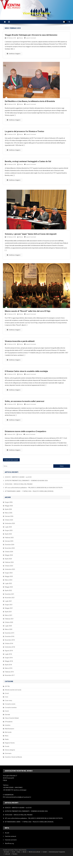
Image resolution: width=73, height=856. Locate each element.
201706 (7, 686)
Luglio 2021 (8, 601)
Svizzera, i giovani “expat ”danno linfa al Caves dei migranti (30, 234)
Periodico (14, 854)
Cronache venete (10, 704)
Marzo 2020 (8, 629)
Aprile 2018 (8, 664)
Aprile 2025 (8, 534)
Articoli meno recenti (12, 460)
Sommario (8, 753)
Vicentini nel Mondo (36, 13)
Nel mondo (8, 732)
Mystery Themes (31, 850)
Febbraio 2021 (9, 619)
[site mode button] (65, 22)
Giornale (7, 714)
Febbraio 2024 (9, 562)
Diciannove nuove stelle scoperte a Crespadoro (25, 431)
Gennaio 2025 (9, 541)
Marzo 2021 (8, 615)
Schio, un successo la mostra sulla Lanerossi (24, 401)
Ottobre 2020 (9, 622)
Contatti (45, 852)
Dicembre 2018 (9, 636)
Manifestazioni (9, 728)
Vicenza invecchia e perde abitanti (20, 341)
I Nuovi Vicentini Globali (12, 718)
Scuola (7, 746)
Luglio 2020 (8, 626)
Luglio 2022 (8, 583)
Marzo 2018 (8, 668)
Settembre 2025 (10, 523)
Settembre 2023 (10, 569)
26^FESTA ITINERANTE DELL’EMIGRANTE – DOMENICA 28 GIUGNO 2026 (26, 480)
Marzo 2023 (8, 580)
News (6, 735)
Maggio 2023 (9, 576)
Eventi (7, 711)
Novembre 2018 (10, 640)
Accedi (7, 833)
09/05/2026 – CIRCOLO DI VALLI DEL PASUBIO (19, 484)
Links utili (7, 854)
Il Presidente (8, 721)
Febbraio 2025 (9, 537)
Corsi (6, 697)
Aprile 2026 (8, 509)
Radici (7, 739)
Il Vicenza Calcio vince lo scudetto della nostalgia (26, 371)
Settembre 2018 (10, 647)
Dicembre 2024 (9, 544)
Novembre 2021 (10, 597)
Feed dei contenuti (10, 836)
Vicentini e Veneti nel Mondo (13, 757)
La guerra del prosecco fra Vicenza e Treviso (24, 131)
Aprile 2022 (8, 590)
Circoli (7, 693)
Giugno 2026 (9, 502)
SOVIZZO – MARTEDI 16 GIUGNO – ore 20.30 (18, 477)
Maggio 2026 (9, 506)
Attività (24, 852)
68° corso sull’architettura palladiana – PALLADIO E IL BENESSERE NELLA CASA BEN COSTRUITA (34, 487)
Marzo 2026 (8, 513)
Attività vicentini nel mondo (13, 690)
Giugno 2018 (9, 657)
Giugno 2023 (9, 573)
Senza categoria (10, 750)
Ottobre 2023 (9, 566)
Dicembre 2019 (9, 633)
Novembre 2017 (10, 675)
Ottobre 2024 (9, 551)
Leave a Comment (31, 38)
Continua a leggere (14, 53)
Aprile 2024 (8, 559)
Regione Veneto (10, 743)
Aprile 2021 (8, 611)
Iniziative (7, 725)
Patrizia (21, 38)
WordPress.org (9, 843)
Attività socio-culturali (34, 852)
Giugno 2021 (9, 604)
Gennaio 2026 (9, 516)
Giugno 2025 (9, 530)
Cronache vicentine (11, 707)
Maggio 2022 (9, 587)
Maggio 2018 (9, 661)
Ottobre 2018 (9, 643)
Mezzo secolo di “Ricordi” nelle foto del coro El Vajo (27, 311)
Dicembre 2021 (9, 594)
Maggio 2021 (9, 608)
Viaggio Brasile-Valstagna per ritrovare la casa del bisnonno (31, 35)
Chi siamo (6, 852)
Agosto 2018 (9, 650)
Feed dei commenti (11, 840)
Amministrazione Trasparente (57, 852)
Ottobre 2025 (9, 520)
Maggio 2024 (9, 555)
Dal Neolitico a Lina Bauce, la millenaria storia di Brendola (30, 101)
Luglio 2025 (8, 527)
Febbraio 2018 (9, 672)
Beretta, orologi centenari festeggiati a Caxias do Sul (28, 161)
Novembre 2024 (10, 548)
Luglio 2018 (8, 654)
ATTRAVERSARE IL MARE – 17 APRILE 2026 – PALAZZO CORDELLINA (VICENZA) (29, 491)
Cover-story (8, 700)
